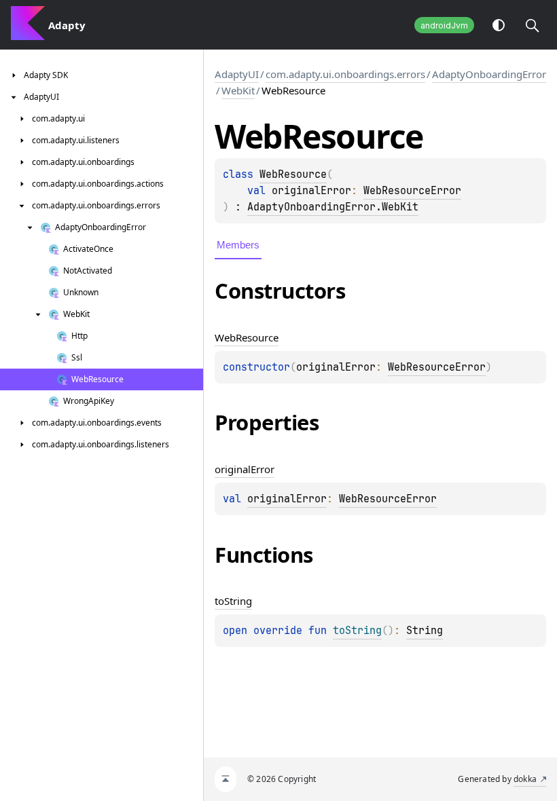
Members (238, 244)
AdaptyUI (237, 74)
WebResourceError (412, 191)
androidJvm (444, 25)
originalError (287, 499)
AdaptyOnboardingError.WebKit (332, 207)
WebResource (293, 174)
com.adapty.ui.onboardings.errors (345, 74)
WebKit (238, 90)
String (424, 630)
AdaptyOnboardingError (489, 74)
